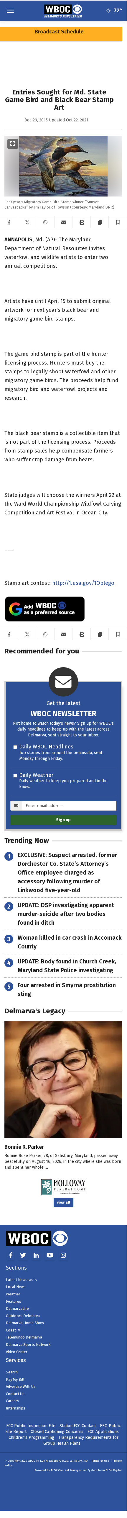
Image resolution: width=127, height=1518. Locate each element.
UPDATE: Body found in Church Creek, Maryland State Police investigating (67, 966)
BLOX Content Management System (74, 1470)
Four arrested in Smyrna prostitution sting (67, 989)
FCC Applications (103, 1431)
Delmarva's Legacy (34, 1011)
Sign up (63, 819)
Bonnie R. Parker (24, 1147)
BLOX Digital (114, 1470)
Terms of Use (100, 1461)
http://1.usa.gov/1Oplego (83, 583)
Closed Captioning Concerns (57, 1431)
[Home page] (63, 10)
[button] (118, 222)
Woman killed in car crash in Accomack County (70, 942)
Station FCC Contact (78, 1425)
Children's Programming (31, 1437)
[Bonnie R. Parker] (63, 1079)
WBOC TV (34, 1461)
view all (63, 1202)
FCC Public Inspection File (30, 1425)
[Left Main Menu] (10, 11)
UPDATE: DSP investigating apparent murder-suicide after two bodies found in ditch (66, 914)
